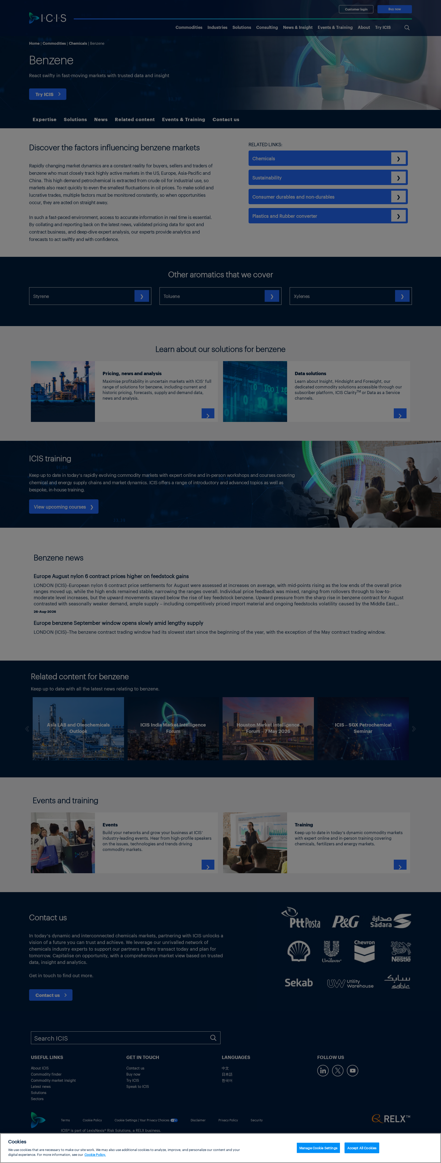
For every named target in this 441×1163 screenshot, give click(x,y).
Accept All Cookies (361, 1147)
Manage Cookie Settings (318, 1147)
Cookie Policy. (95, 1154)
